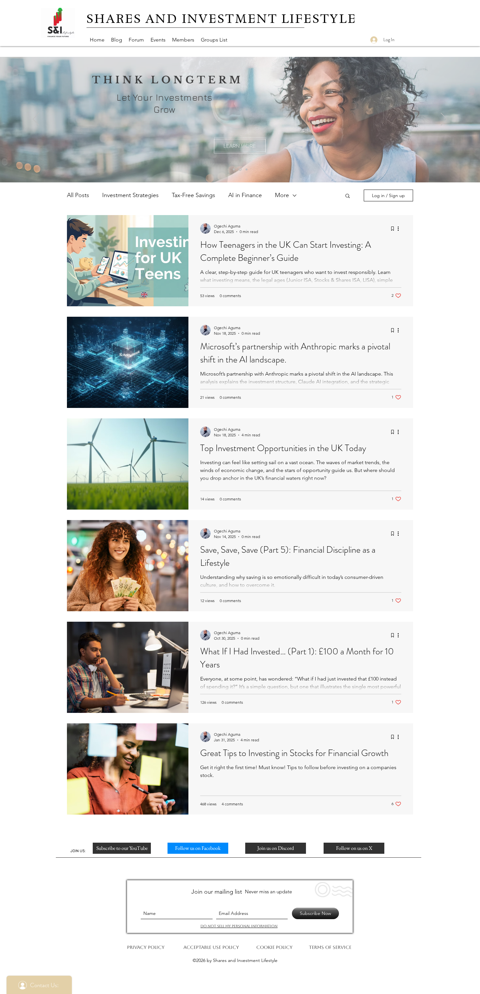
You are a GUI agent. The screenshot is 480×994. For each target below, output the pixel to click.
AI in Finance (245, 195)
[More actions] (400, 228)
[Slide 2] (247, 169)
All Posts (78, 195)
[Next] (444, 119)
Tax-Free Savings (193, 195)
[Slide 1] (234, 169)
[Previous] (36, 119)
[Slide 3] (240, 169)
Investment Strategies (130, 195)
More (282, 195)
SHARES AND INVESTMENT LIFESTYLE (222, 18)
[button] (347, 196)
